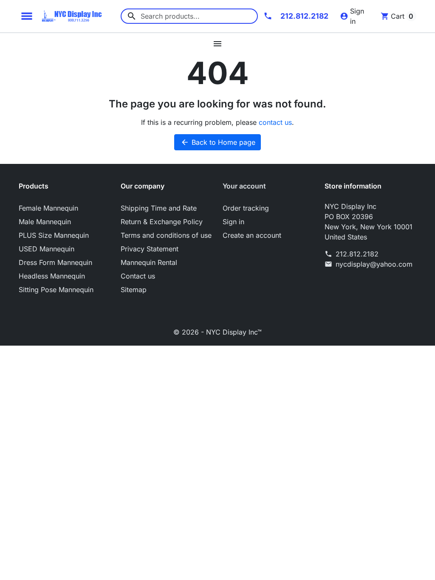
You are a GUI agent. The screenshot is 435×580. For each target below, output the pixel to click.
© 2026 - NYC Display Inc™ (217, 332)
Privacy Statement (149, 249)
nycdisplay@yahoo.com (374, 264)
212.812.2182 (357, 254)
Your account (244, 186)
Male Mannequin (45, 221)
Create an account (252, 235)
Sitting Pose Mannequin (56, 289)
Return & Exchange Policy (162, 221)
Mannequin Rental (149, 262)
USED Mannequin (46, 249)
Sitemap (134, 289)
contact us (275, 122)
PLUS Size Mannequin (54, 235)
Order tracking (246, 208)
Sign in (233, 221)
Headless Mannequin (52, 276)
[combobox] (189, 16)
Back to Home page (218, 142)
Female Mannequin (48, 208)
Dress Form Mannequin (55, 262)
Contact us (138, 276)
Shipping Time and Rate (159, 208)
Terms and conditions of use (166, 235)
